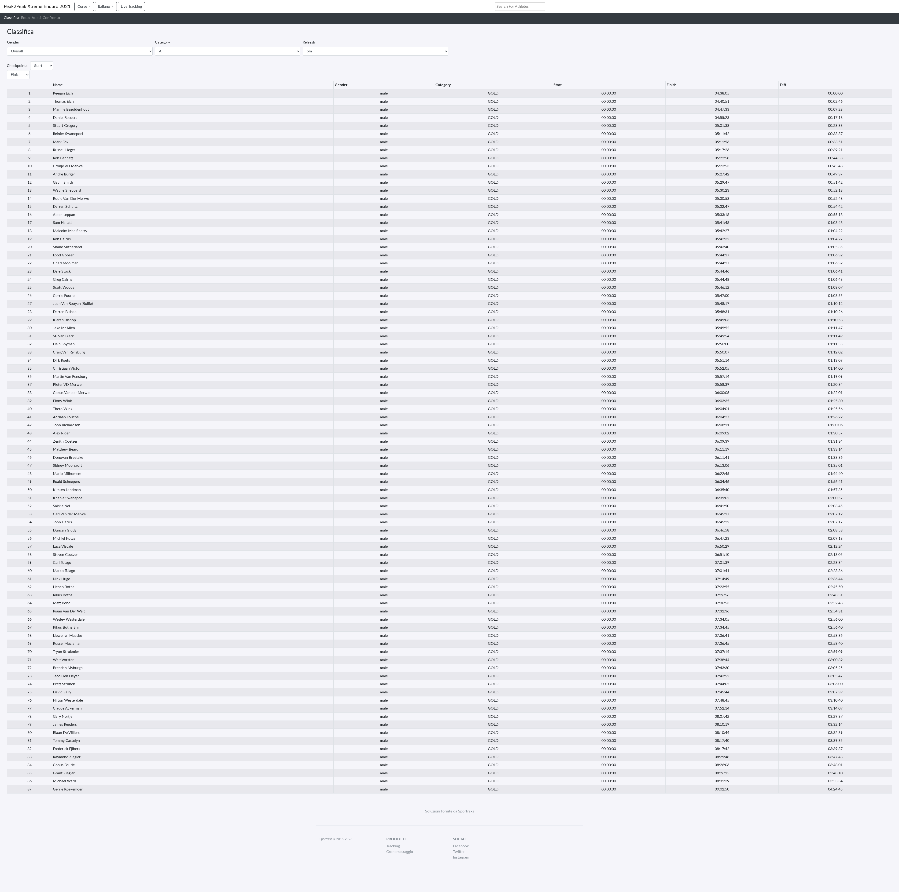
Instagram (461, 857)
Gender (13, 42)
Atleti (36, 18)
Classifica (11, 18)
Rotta (25, 18)
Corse (82, 6)
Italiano (104, 6)
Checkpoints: (17, 66)
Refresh (309, 42)
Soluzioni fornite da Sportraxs (449, 811)
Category (162, 42)
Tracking (393, 846)
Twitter (459, 852)
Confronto (51, 18)
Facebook (461, 846)
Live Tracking (131, 6)
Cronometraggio (399, 852)
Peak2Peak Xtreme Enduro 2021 (37, 6)
